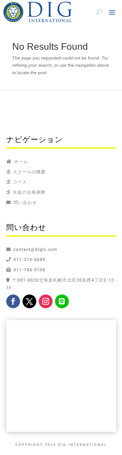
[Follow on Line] (62, 301)
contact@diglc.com (35, 249)
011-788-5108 (28, 269)
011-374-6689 (28, 259)
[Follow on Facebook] (13, 301)
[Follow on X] (29, 301)
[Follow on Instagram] (46, 301)
